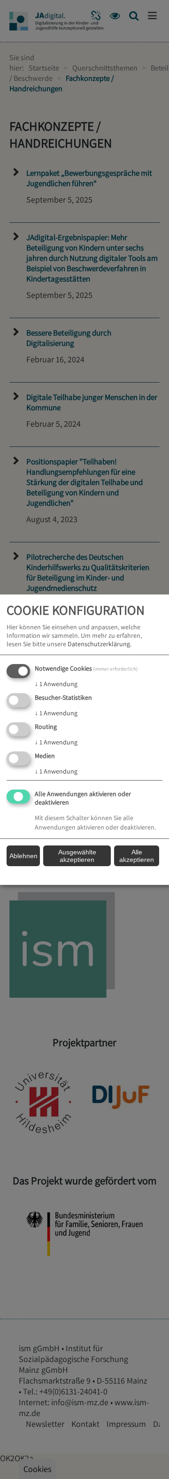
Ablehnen (23, 856)
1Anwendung (56, 684)
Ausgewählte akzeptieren (77, 855)
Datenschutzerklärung (99, 644)
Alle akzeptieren (136, 855)
